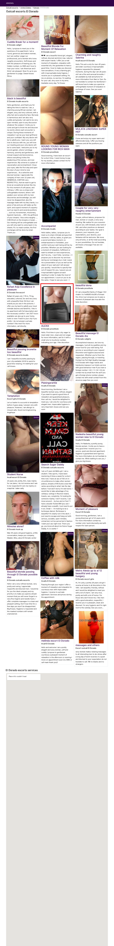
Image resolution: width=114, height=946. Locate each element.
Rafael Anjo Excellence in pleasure (21, 288)
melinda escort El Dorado (55, 640)
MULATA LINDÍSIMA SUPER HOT (91, 130)
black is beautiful (16, 98)
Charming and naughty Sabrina (88, 56)
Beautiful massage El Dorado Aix (87, 334)
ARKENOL (10, 3)
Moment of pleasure (87, 509)
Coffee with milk (50, 578)
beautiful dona (84, 285)
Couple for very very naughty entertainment (88, 209)
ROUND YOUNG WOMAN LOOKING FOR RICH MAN (55, 147)
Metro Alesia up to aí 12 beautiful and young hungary (89, 573)
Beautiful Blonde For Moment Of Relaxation (53, 47)
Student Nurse (15, 474)
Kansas (36, 8)
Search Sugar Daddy (52, 464)
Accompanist (48, 226)
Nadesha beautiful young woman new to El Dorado (89, 435)
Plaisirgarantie (49, 382)
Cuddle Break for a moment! (22, 42)
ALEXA (45, 325)
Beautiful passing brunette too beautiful (21, 350)
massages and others (87, 645)
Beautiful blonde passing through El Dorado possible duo (22, 574)
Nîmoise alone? (15, 526)
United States (25, 8)
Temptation (13, 395)
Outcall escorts (12, 8)
